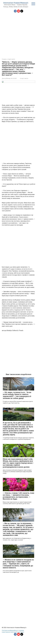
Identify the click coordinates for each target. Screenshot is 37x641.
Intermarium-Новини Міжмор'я (15, 3)
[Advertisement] (18, 34)
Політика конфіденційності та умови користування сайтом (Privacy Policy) (13, 631)
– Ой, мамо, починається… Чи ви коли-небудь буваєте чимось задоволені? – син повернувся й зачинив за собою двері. (17, 395)
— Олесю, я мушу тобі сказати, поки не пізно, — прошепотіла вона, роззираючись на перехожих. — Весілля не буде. (18, 496)
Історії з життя (24, 78)
